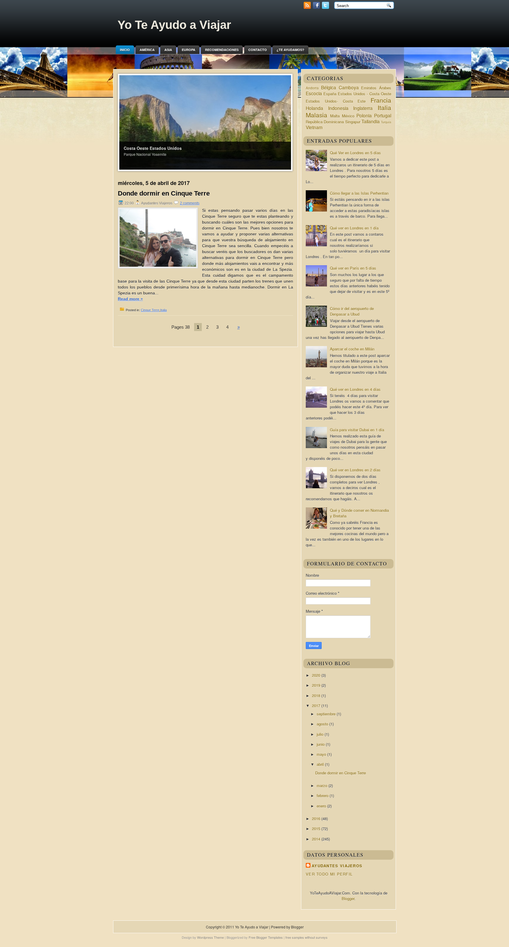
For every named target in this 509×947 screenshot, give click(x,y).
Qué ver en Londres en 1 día (354, 228)
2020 (316, 675)
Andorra (312, 88)
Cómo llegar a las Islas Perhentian (359, 193)
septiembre (327, 714)
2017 (316, 705)
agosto (323, 724)
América (147, 49)
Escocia (314, 93)
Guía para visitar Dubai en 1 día (357, 429)
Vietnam (314, 127)
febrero (323, 795)
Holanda (314, 108)
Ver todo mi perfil (329, 874)
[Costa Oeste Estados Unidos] (205, 122)
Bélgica (328, 87)
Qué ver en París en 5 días (353, 268)
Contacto (257, 49)
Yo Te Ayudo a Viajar (174, 24)
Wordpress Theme (210, 937)
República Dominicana (325, 121)
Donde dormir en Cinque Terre (164, 193)
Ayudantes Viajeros (337, 866)
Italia (163, 310)
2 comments (189, 203)
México (348, 116)
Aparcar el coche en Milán (352, 349)
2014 (316, 839)
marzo (322, 785)
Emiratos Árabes (376, 88)
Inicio (125, 49)
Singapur (352, 121)
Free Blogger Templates (266, 937)
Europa (188, 49)
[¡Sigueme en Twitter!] (326, 7)
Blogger (348, 898)
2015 (316, 828)
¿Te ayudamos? (290, 49)
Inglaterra (363, 108)
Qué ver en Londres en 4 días (355, 389)
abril (321, 764)
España (329, 93)
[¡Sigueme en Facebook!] (317, 7)
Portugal (382, 115)
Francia (381, 100)
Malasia (316, 114)
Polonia (364, 115)
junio (321, 744)
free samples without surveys (306, 937)
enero (322, 806)
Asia (168, 49)
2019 (316, 685)
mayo (322, 754)
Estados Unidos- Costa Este (336, 101)
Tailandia (370, 121)
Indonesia (338, 108)
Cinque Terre (150, 310)
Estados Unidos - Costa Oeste (364, 93)
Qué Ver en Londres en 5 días (355, 152)
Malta (335, 116)
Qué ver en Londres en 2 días (355, 470)
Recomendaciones (222, 49)
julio (321, 734)
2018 (316, 695)
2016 (316, 818)
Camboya (349, 87)
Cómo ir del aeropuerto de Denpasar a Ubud (352, 311)
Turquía (386, 122)
